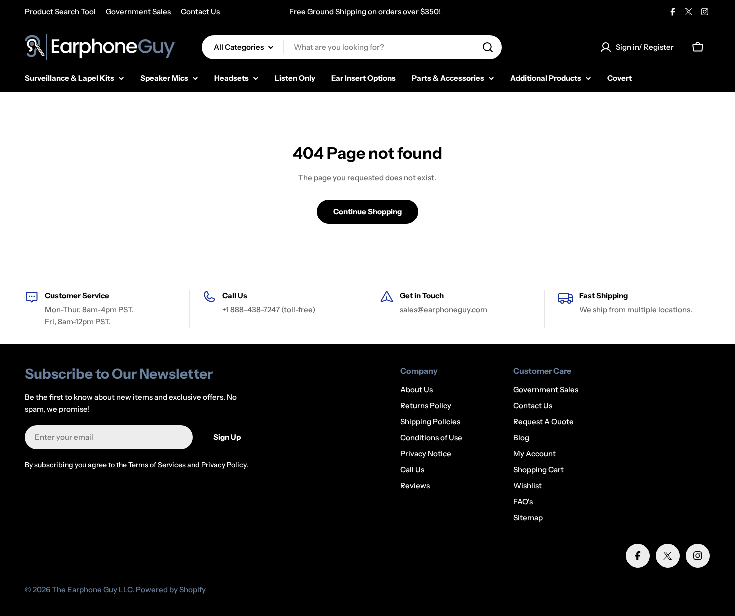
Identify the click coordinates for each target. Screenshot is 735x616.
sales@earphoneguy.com (444, 309)
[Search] (488, 48)
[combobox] (352, 48)
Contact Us (200, 11)
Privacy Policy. (225, 465)
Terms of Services (157, 465)
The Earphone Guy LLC (92, 589)
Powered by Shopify (171, 589)
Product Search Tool (60, 11)
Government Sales (138, 11)
